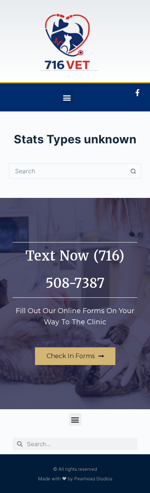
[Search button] (133, 171)
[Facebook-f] (137, 93)
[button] (67, 97)
